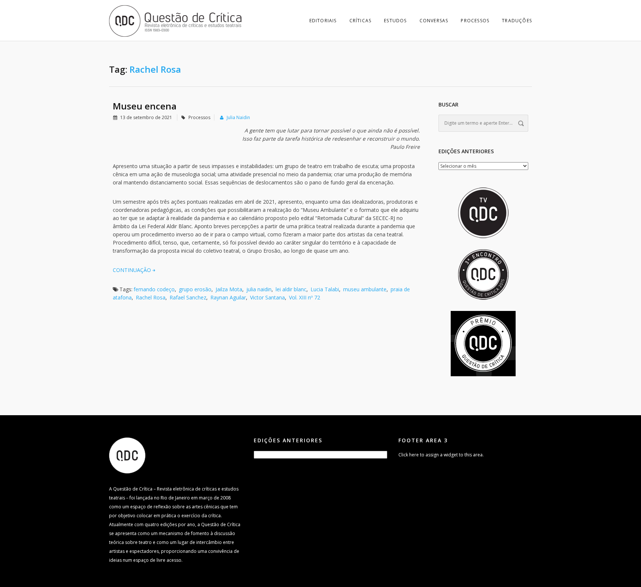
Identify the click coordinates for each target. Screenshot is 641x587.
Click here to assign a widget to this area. (441, 455)
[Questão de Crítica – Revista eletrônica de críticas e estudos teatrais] (176, 20)
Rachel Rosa (150, 297)
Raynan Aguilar (228, 297)
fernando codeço (154, 289)
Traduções (517, 20)
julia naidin (259, 289)
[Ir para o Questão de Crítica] (127, 455)
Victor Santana (267, 297)
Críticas (360, 20)
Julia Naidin (238, 117)
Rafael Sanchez (188, 297)
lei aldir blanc (291, 289)
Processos (475, 20)
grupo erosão (195, 289)
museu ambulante (365, 289)
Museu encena (145, 106)
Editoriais (323, 20)
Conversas (434, 20)
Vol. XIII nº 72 (304, 297)
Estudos (395, 20)
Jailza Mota (229, 289)
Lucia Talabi (324, 289)
